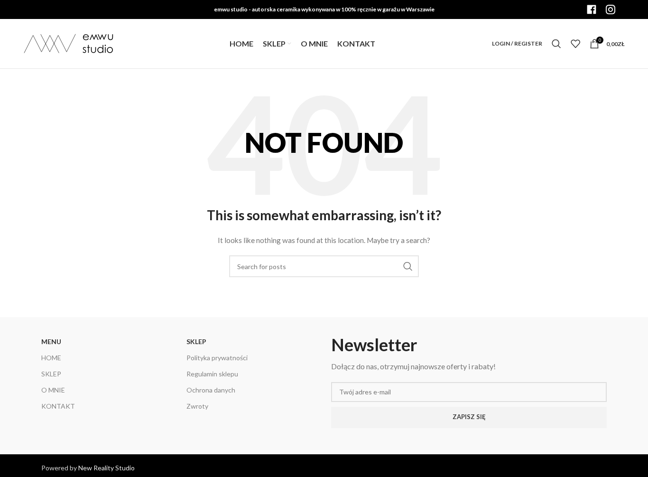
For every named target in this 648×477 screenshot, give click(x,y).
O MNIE (53, 390)
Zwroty (197, 406)
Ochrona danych (210, 390)
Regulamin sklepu (212, 374)
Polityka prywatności (217, 358)
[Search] (556, 43)
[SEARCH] (408, 266)
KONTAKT (58, 406)
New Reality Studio (106, 468)
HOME (51, 358)
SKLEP (51, 374)
